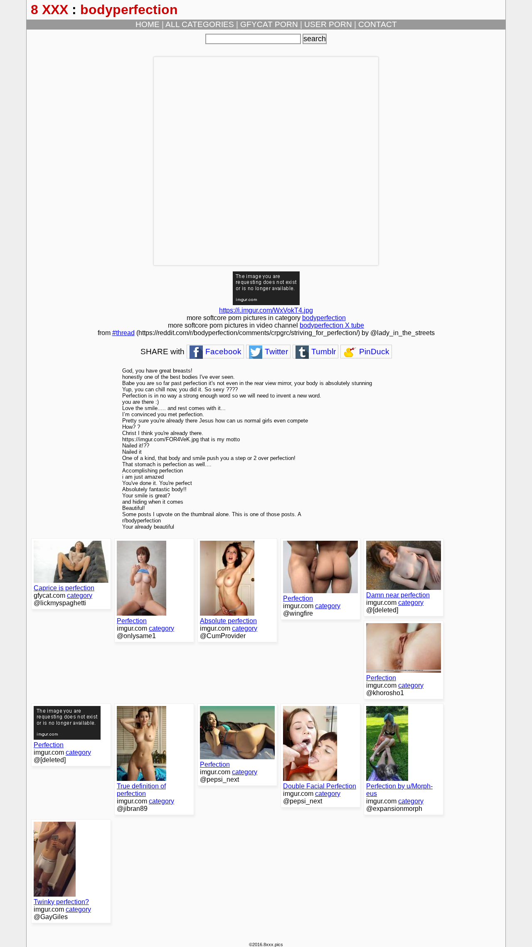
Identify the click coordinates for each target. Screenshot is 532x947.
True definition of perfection (141, 790)
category (79, 595)
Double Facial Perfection (319, 786)
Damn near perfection (398, 595)
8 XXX (49, 9)
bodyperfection (129, 9)
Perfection (132, 620)
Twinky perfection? (61, 901)
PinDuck (373, 351)
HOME (147, 24)
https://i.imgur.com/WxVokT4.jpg (266, 310)
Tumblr (322, 351)
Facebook (222, 351)
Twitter (275, 351)
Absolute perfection (228, 620)
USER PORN (328, 24)
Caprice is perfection (64, 588)
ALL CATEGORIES (199, 24)
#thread (123, 332)
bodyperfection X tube (332, 325)
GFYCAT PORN (269, 24)
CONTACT (377, 24)
